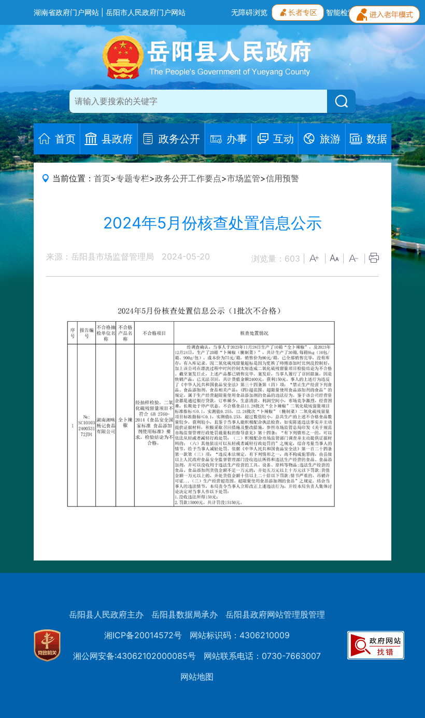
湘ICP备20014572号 (143, 635)
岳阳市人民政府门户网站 (146, 12)
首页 (102, 178)
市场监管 (243, 178)
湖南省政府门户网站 (66, 12)
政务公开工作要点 (188, 178)
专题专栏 (132, 178)
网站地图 (197, 676)
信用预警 (282, 178)
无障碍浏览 (249, 12)
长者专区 (302, 12)
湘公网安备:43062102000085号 (134, 656)
